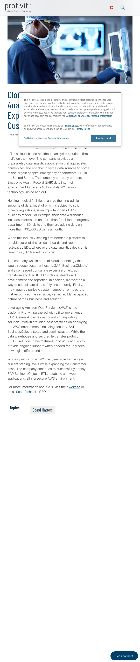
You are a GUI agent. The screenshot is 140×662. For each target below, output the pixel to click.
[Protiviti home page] (26, 592)
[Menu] (132, 8)
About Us (14, 633)
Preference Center (42, 643)
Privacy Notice (83, 128)
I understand (103, 138)
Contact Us (16, 653)
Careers (13, 643)
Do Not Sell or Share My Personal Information (89, 115)
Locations (36, 633)
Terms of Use (71, 125)
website (74, 387)
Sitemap (35, 653)
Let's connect (124, 656)
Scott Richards (26, 392)
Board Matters (43, 409)
